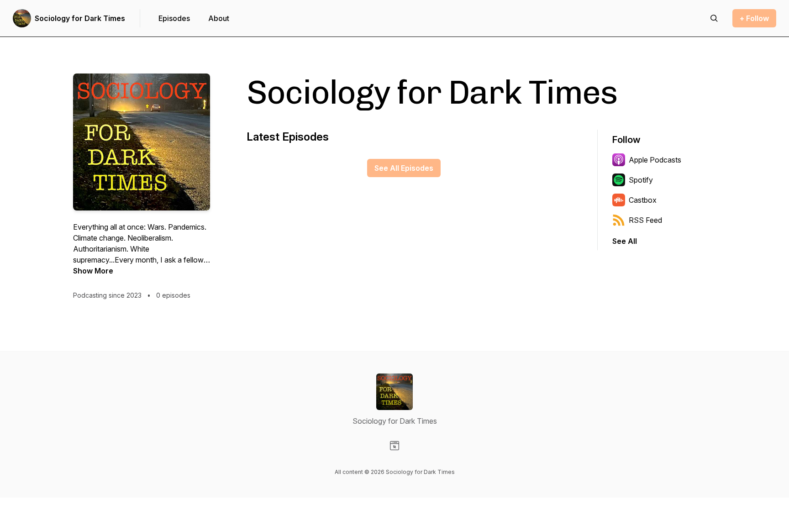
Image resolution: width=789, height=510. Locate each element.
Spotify (641, 179)
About (218, 18)
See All (624, 241)
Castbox (643, 200)
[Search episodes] (714, 18)
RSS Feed (645, 220)
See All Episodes (403, 168)
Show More (93, 270)
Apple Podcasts (655, 159)
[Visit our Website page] (394, 445)
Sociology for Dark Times (80, 18)
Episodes (174, 18)
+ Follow (754, 18)
